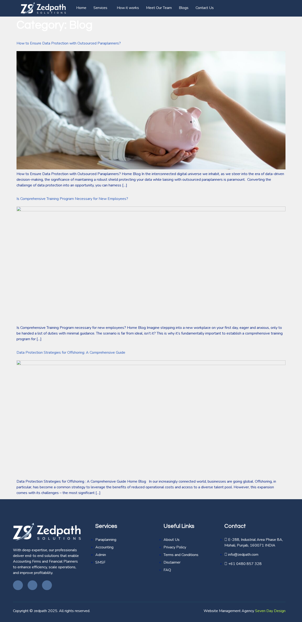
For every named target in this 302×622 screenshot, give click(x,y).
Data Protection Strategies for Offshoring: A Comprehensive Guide (71, 352)
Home (81, 7)
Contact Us (205, 7)
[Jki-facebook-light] (18, 585)
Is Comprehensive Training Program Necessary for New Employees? (72, 198)
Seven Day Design (270, 610)
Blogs (184, 7)
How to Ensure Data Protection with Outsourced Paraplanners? (69, 43)
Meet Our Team (159, 7)
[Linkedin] (47, 585)
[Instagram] (33, 585)
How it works (128, 7)
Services (100, 7)
